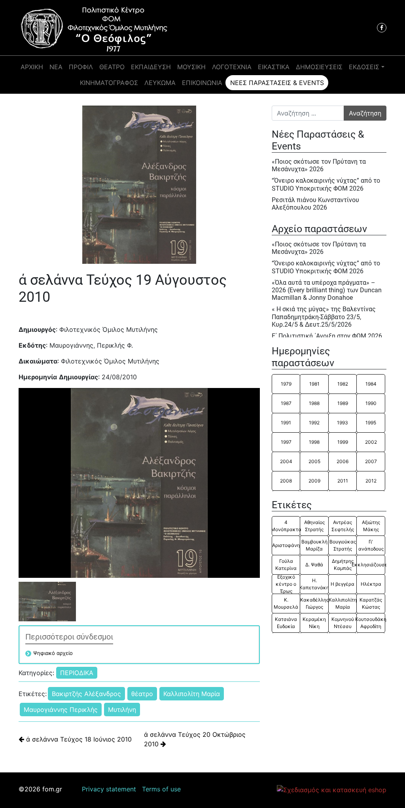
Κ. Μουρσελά (286, 603)
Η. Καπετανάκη (314, 583)
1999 (342, 442)
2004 (286, 461)
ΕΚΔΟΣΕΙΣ (364, 67)
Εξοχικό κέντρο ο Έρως (286, 584)
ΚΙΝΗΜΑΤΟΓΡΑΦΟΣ (109, 83)
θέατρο (142, 694)
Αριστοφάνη (286, 545)
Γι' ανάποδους (371, 545)
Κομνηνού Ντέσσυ (342, 622)
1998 (314, 442)
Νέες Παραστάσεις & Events (277, 83)
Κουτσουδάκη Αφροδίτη (370, 622)
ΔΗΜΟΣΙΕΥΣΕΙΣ (319, 67)
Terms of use (161, 789)
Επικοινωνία (202, 83)
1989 (342, 403)
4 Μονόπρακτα (286, 525)
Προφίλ (81, 67)
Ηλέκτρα (371, 584)
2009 (314, 481)
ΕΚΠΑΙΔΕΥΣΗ (151, 67)
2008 (286, 481)
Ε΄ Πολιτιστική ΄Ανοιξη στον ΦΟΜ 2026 (327, 336)
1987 (286, 403)
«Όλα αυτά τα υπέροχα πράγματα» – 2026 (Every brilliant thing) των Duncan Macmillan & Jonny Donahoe (327, 290)
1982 (342, 384)
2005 (314, 461)
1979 (286, 384)
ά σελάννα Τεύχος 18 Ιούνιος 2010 (78, 739)
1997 (286, 442)
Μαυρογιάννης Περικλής (61, 709)
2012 (371, 481)
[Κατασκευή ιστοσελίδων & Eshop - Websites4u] (331, 789)
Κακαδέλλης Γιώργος (314, 603)
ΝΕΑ (55, 67)
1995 (370, 423)
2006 (342, 461)
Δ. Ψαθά (314, 565)
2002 (371, 442)
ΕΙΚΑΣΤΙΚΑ (274, 67)
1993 (342, 423)
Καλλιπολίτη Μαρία (191, 694)
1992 (314, 423)
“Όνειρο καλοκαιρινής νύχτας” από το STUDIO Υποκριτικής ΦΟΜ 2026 (326, 184)
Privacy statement (109, 789)
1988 (314, 403)
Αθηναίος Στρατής (314, 525)
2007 (371, 461)
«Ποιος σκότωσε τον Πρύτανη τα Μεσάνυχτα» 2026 (319, 165)
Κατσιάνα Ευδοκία (286, 622)
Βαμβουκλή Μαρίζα (314, 545)
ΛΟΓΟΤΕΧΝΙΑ (232, 67)
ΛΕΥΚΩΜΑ (160, 83)
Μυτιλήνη (122, 709)
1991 (286, 423)
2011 (342, 481)
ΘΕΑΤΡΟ (112, 67)
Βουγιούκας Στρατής (342, 545)
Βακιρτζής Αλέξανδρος (86, 694)
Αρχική (32, 67)
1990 (371, 403)
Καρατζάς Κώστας (371, 603)
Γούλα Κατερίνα (286, 564)
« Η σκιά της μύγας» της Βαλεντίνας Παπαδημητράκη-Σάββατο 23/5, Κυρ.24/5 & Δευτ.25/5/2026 (324, 316)
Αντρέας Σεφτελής (342, 525)
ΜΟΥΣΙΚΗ (191, 67)
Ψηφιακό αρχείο (53, 653)
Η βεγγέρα (342, 584)
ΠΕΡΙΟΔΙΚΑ (76, 673)
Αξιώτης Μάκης (371, 525)
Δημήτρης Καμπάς (343, 564)
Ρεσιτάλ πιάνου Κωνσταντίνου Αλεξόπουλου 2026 (315, 203)
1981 (314, 384)
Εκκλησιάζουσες (370, 565)
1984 (371, 384)
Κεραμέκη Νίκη (314, 622)
